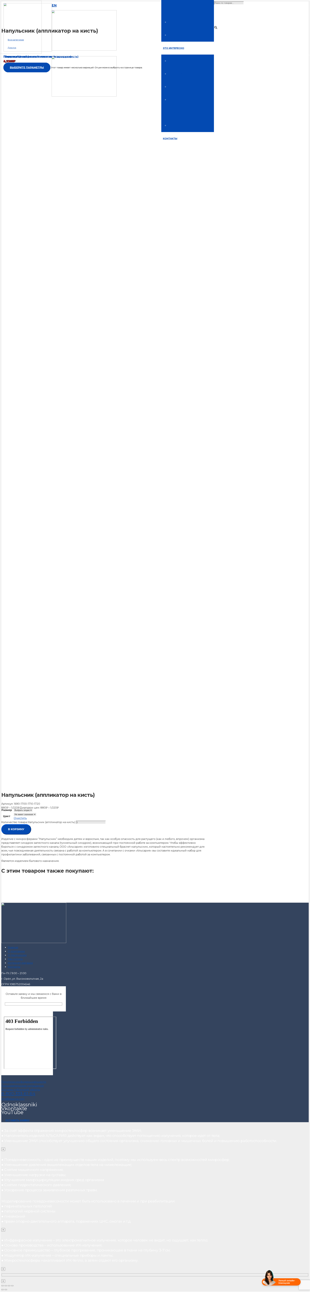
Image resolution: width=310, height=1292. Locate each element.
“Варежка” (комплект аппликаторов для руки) (37, 56)
